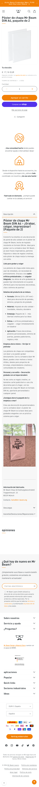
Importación (30, 757)
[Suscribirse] (34, 586)
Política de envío (25, 772)
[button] (3, 11)
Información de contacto (20, 776)
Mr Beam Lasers (13, 765)
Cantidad (5, 84)
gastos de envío (21, 75)
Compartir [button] (21, 117)
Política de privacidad (12, 769)
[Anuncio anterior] (2, 3)
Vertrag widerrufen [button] (19, 736)
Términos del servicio (29, 769)
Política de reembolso (29, 765)
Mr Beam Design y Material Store (15, 645)
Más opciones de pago (19, 110)
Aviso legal (14, 772)
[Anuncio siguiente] (37, 3)
